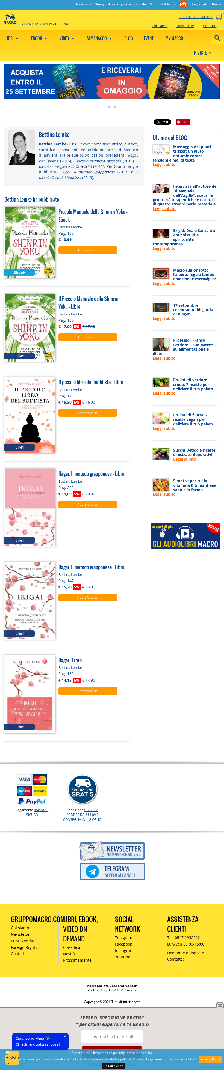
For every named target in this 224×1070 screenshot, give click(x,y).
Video (65, 38)
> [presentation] (114, 107)
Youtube (122, 956)
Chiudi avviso (113, 1065)
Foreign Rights (24, 947)
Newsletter (185, 25)
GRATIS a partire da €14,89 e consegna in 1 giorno (82, 814)
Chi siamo (159, 25)
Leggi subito (164, 164)
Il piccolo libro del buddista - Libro (90, 382)
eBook (37, 38)
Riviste (200, 53)
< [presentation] (109, 107)
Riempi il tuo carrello (196, 16)
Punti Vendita (23, 940)
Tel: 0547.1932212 (183, 937)
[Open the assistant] (12, 1058)
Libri (9, 38)
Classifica (71, 947)
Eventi (149, 38)
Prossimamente (77, 960)
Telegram (123, 937)
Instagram (124, 950)
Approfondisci (87, 250)
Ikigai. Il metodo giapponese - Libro (91, 473)
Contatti (209, 25)
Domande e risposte (185, 952)
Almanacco (97, 38)
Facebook (123, 944)
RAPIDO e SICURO (37, 812)
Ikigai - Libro (70, 660)
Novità (69, 953)
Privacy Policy (210, 1059)
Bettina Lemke (70, 227)
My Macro (174, 38)
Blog (128, 38)
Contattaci (176, 959)
